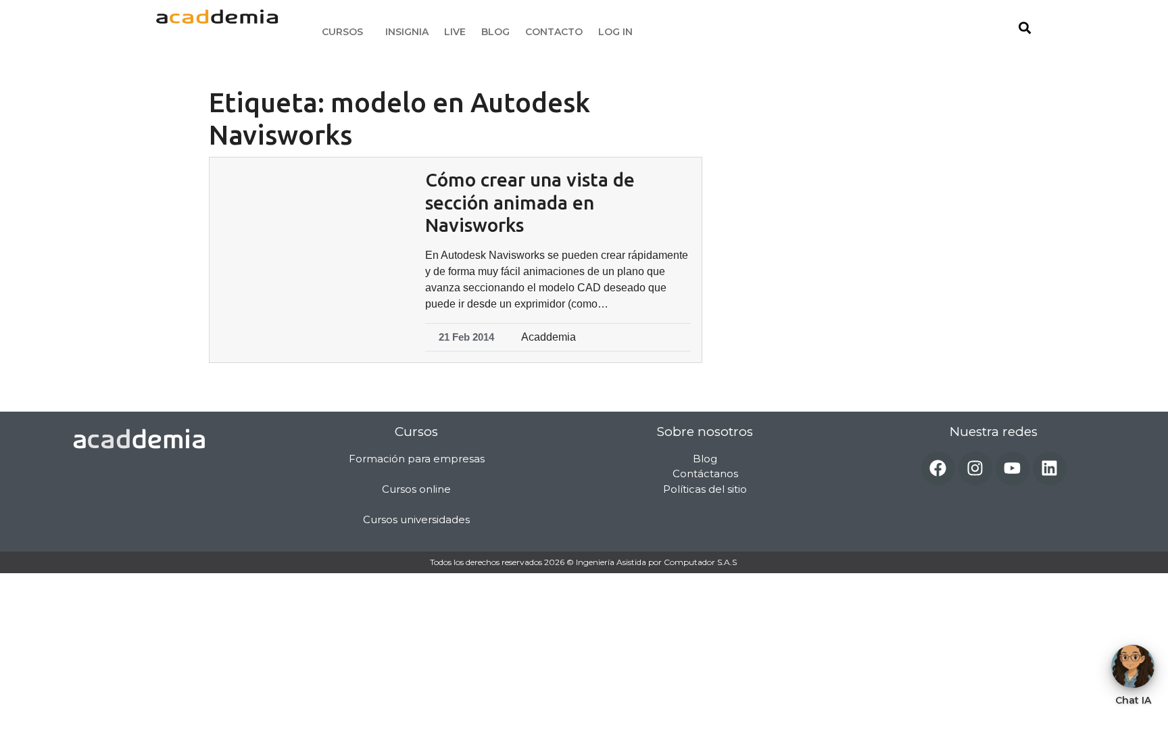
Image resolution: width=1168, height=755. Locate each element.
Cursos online (416, 489)
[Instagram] (975, 468)
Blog (495, 31)
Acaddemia (548, 337)
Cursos (342, 31)
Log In (615, 31)
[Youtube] (1012, 468)
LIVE (455, 31)
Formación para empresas (417, 458)
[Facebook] (938, 468)
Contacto (554, 31)
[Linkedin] (1050, 468)
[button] (345, 31)
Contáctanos (705, 473)
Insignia (407, 31)
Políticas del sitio (705, 489)
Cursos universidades (416, 519)
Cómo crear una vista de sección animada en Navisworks (530, 202)
